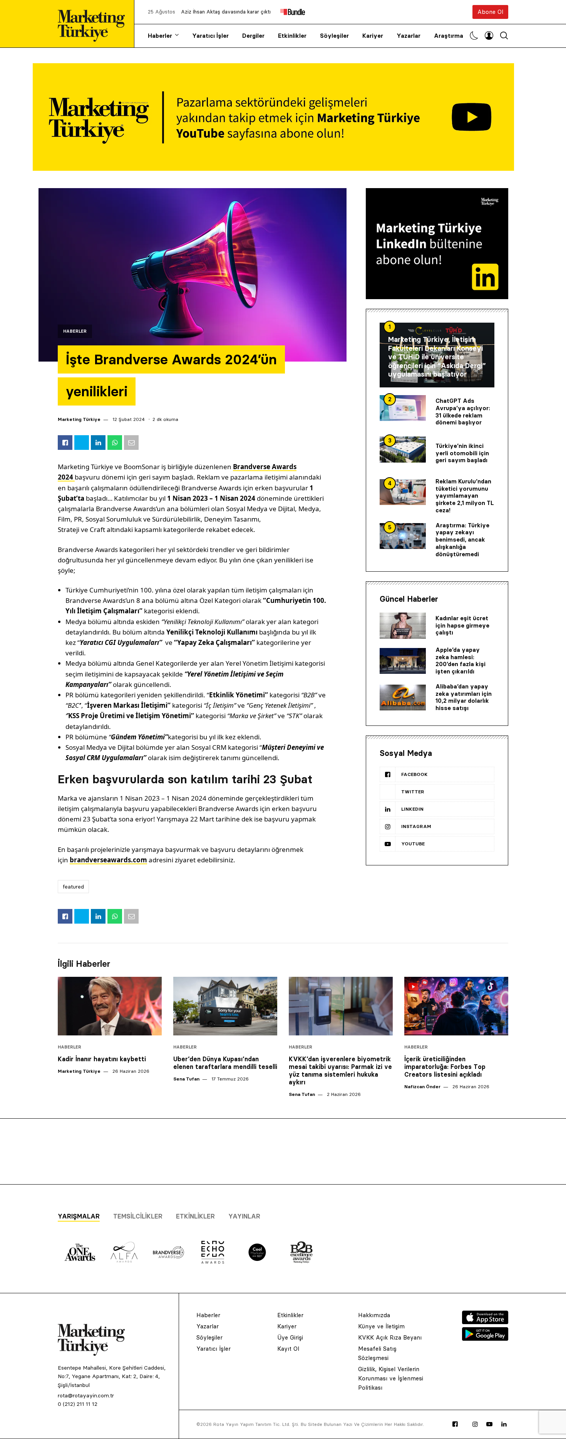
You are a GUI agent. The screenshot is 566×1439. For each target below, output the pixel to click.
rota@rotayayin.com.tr (86, 1395)
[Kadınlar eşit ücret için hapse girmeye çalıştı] (403, 626)
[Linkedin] (504, 1424)
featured (73, 886)
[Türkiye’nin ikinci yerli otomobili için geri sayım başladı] (403, 449)
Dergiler (253, 35)
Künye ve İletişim (381, 1326)
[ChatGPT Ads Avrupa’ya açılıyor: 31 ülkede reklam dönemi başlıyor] (403, 408)
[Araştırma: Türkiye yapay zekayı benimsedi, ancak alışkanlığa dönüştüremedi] (403, 536)
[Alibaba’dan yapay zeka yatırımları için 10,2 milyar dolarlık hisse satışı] (403, 698)
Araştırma (448, 35)
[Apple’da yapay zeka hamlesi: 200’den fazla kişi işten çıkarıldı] (403, 661)
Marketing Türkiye (79, 419)
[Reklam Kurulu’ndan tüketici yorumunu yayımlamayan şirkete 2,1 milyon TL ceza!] (403, 492)
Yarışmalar (79, 1216)
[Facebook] (455, 1424)
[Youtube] (489, 1424)
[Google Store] (485, 1338)
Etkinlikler (292, 35)
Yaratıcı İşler (210, 35)
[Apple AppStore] (485, 1322)
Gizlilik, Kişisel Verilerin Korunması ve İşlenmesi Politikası (390, 1378)
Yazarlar (408, 35)
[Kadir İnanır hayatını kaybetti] (110, 1006)
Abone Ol (490, 11)
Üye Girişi (290, 1337)
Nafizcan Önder (422, 1086)
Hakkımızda (374, 1315)
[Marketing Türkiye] (94, 23)
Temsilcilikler (137, 1216)
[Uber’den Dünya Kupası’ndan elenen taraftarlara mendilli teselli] (225, 1006)
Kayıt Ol (288, 1348)
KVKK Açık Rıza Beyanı (390, 1337)
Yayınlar (244, 1216)
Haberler (160, 35)
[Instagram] (475, 1424)
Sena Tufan (186, 1079)
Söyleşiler (334, 35)
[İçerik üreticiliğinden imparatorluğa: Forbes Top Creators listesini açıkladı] (456, 1006)
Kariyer (372, 35)
